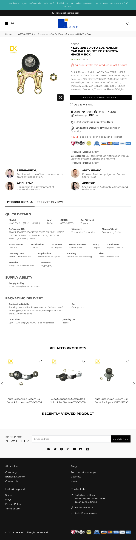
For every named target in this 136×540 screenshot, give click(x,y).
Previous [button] (2, 383)
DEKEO (75, 44)
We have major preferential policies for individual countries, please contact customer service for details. (68, 5)
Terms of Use (12, 508)
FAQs (8, 499)
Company (11, 472)
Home (8, 34)
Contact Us (11, 481)
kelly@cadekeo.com (86, 513)
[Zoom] (60, 97)
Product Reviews (50, 201)
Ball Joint (93, 151)
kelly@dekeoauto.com (67, 12)
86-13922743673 (84, 507)
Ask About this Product (100, 97)
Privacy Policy (13, 504)
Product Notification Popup (113, 155)
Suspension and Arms (102, 158)
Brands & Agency (15, 476)
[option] (35, 72)
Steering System (80, 158)
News (74, 481)
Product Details (20, 201)
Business (76, 476)
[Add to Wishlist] (40, 361)
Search (9, 495)
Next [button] (134, 383)
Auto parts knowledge (83, 472)
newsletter (17, 439)
